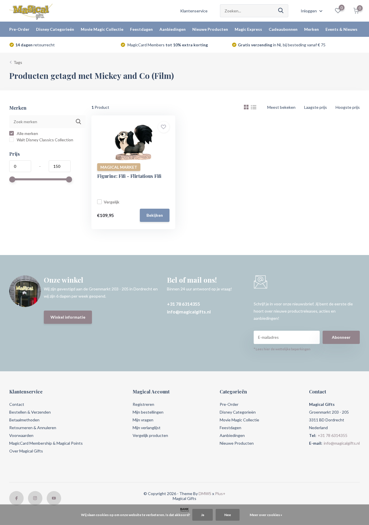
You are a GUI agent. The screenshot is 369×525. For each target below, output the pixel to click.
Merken (311, 29)
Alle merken (27, 133)
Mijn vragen (143, 419)
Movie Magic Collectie (102, 29)
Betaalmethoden (24, 419)
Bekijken (154, 215)
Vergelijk (111, 201)
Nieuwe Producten (210, 29)
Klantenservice (194, 10)
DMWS (205, 493)
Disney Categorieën (55, 29)
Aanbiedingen (172, 29)
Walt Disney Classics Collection (44, 139)
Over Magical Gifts (26, 450)
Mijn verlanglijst (147, 427)
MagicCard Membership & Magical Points (46, 443)
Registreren (143, 404)
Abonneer (341, 337)
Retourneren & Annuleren (32, 427)
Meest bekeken (281, 107)
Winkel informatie (67, 317)
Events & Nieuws (341, 29)
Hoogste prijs (348, 107)
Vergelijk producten (150, 435)
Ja (202, 515)
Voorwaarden (21, 435)
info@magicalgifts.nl (189, 311)
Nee (227, 515)
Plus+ (220, 493)
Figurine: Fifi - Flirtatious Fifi (129, 176)
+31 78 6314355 (183, 304)
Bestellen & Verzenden (30, 412)
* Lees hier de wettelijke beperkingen (282, 349)
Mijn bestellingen (148, 412)
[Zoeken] (281, 10)
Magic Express (248, 29)
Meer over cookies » (266, 515)
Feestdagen (141, 29)
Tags (18, 62)
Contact (16, 404)
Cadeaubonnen (283, 29)
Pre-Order (19, 29)
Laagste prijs (315, 107)
